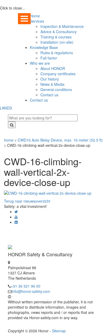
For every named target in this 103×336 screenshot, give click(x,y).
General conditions (56, 89)
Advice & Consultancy (58, 31)
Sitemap (59, 330)
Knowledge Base (44, 47)
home (8, 140)
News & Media (52, 84)
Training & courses (56, 36)
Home (35, 15)
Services (37, 21)
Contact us (49, 94)
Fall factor (48, 58)
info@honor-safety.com (31, 291)
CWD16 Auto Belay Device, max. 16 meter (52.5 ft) (60, 140)
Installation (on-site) (56, 42)
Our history (49, 79)
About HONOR (52, 68)
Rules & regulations (56, 52)
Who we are (40, 63)
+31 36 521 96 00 (25, 286)
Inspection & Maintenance (62, 26)
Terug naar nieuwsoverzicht (27, 201)
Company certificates (58, 73)
